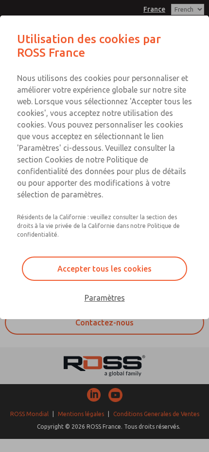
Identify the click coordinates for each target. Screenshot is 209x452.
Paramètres (105, 297)
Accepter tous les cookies (104, 268)
